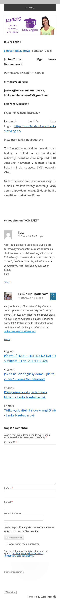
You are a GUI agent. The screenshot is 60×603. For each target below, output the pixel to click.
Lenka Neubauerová (17, 51)
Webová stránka (13, 513)
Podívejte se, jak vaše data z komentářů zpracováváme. (23, 554)
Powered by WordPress (40, 596)
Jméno (8, 488)
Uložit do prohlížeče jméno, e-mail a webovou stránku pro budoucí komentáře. (29, 529)
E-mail (8, 502)
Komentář (10, 442)
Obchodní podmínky (14, 571)
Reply (7, 281)
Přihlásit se (10, 592)
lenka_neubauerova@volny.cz (20, 331)
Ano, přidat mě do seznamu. (24, 544)
